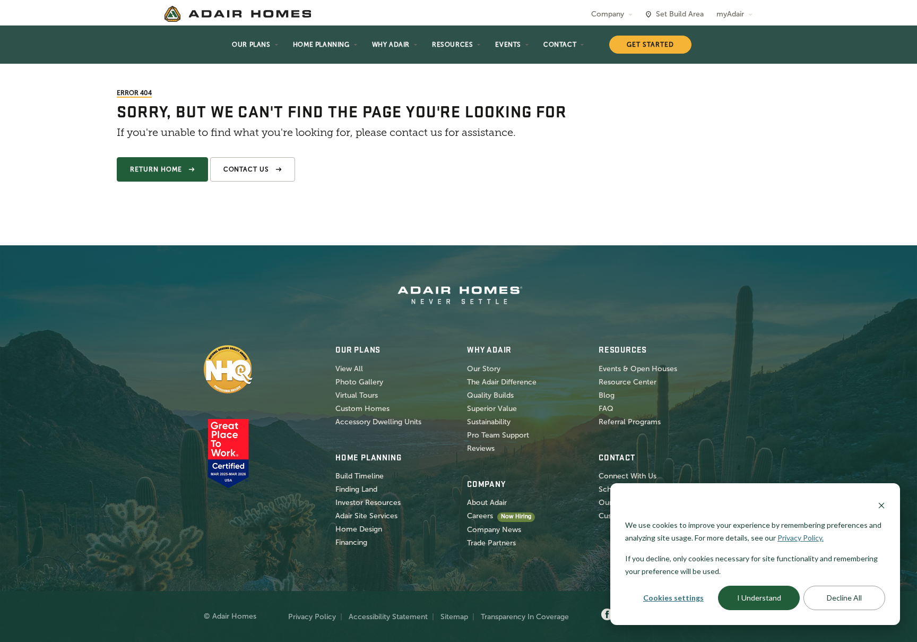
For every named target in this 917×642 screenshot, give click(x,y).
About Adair (487, 503)
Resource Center (627, 382)
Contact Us (246, 169)
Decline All (844, 597)
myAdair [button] (730, 14)
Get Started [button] (650, 44)
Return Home (156, 169)
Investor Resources (368, 503)
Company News (494, 530)
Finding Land (356, 489)
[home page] (238, 14)
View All (349, 369)
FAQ (606, 409)
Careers (480, 516)
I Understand (759, 597)
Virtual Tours (356, 395)
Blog (607, 395)
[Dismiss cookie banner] (881, 504)
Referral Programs (630, 422)
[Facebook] (607, 614)
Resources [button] (452, 44)
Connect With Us (627, 476)
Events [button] (508, 44)
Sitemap (454, 617)
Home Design (358, 529)
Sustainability (489, 422)
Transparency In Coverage (525, 617)
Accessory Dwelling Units (378, 422)
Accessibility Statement (388, 617)
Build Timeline (359, 476)
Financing (351, 542)
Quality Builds (490, 395)
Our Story (483, 369)
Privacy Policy (312, 617)
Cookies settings (673, 597)
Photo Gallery (359, 382)
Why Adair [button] (391, 44)
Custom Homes (362, 409)
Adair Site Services (366, 516)
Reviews (481, 448)
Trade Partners (491, 543)
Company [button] (607, 14)
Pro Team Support (498, 435)
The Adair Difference (502, 382)
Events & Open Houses (638, 369)
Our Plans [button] (251, 44)
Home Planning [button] (321, 44)
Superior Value (492, 409)
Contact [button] (559, 44)
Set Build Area (680, 14)
